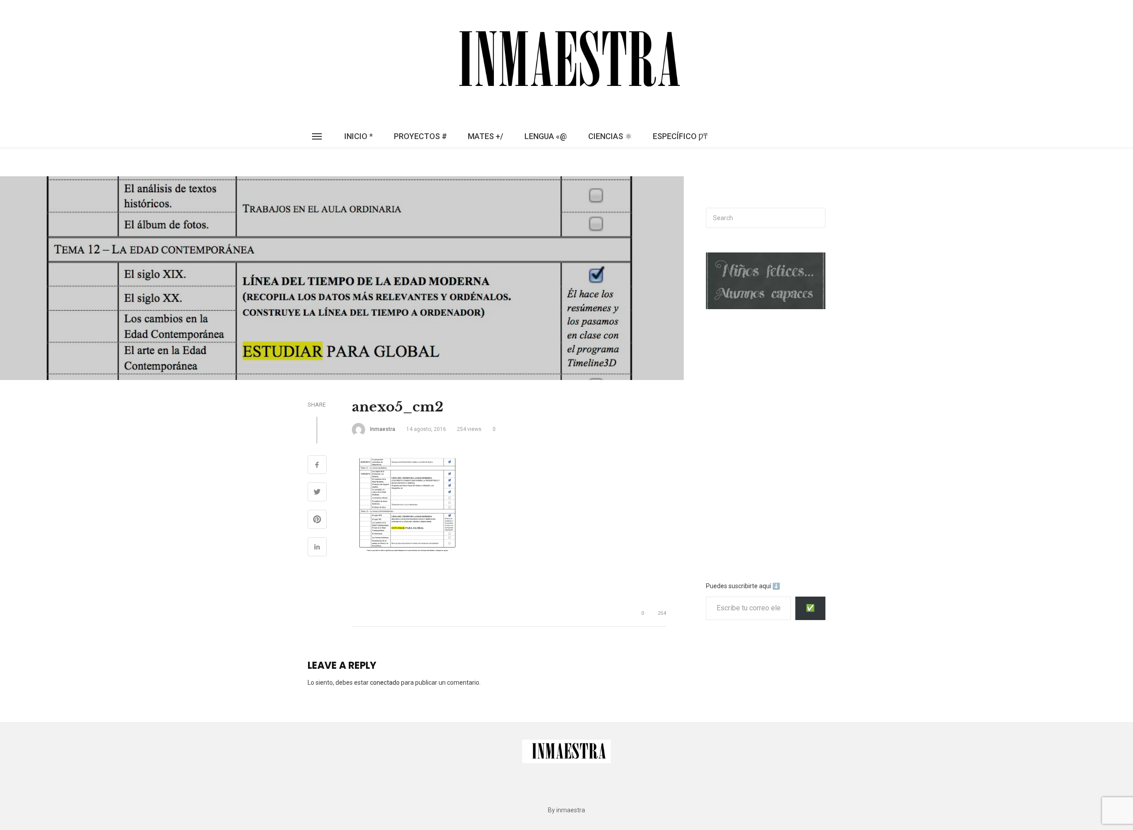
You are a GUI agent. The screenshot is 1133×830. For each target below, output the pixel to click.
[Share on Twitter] (317, 493)
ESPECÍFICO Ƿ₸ (680, 136)
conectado (385, 682)
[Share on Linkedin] (317, 548)
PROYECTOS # (420, 136)
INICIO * (358, 136)
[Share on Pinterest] (317, 520)
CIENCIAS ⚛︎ (610, 136)
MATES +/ (485, 136)
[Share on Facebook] (317, 466)
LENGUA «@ (545, 136)
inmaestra (382, 429)
